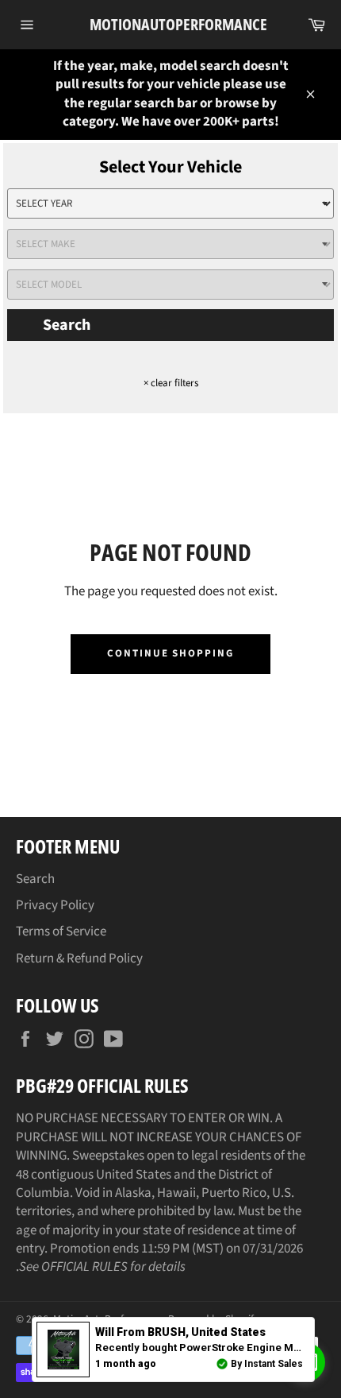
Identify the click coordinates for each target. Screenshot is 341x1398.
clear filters (171, 383)
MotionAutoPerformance (171, 24)
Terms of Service (61, 931)
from (180, 1332)
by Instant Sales (267, 1363)
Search (66, 325)
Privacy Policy (55, 905)
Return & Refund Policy (79, 958)
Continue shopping (170, 653)
